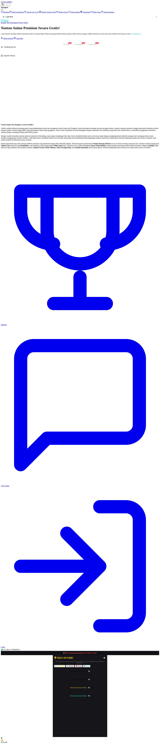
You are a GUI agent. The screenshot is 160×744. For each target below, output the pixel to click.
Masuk (5, 21)
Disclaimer (14, 23)
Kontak (3, 23)
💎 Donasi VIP (59, 666)
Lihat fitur (19, 38)
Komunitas (86, 12)
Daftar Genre (63, 12)
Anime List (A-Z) (32, 12)
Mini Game (97, 12)
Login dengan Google (76, 653)
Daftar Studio (75, 12)
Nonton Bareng (108, 12)
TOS (8, 23)
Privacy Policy (23, 23)
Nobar (68, 44)
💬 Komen (70, 666)
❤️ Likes (78, 666)
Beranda (6, 12)
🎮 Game (86, 666)
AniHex (9, 2)
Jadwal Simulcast (17, 12)
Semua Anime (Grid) (48, 12)
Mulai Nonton (8, 38)
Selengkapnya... (136, 34)
